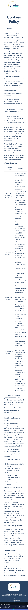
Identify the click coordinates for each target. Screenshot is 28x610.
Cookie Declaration (11, 411)
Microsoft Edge (12, 475)
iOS (11, 466)
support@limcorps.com (15, 601)
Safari (22, 464)
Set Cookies (21, 606)
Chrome (9, 462)
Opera (9, 484)
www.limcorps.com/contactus (14, 575)
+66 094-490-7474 (16, 600)
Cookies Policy (5, 607)
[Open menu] (2, 5)
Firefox (9, 480)
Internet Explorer (13, 471)
